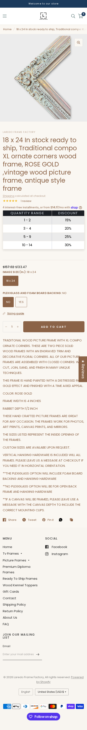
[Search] (73, 16)
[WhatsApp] (61, 519)
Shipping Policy (14, 604)
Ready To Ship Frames (20, 578)
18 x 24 (10, 281)
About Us (10, 617)
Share (12, 519)
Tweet (32, 519)
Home (7, 29)
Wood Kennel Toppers (20, 585)
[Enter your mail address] (38, 654)
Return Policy (13, 611)
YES (21, 302)
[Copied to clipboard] (72, 520)
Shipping (8, 196)
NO (8, 302)
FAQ (6, 624)
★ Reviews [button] (83, 369)
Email (6, 646)
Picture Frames (14, 560)
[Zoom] (78, 42)
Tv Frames (11, 553)
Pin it (51, 519)
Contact (9, 598)
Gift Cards (11, 591)
